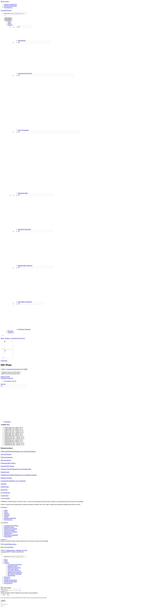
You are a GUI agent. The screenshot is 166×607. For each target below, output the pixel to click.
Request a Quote (5, 376)
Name (2, 589)
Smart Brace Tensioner (24, 329)
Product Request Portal (10, 6)
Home (9, 22)
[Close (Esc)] (6, 604)
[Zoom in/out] (1, 604)
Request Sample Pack (10, 518)
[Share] (5, 604)
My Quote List (8, 7)
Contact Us (11, 332)
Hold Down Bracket (6, 478)
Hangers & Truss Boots (24, 229)
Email (2, 591)
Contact (6, 516)
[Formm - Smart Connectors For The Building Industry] (6, 10)
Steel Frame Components (25, 302)
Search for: (7, 13)
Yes (4, 594)
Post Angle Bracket (6, 454)
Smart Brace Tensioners (10, 532)
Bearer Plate (4, 489)
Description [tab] (7, 421)
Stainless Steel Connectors (25, 265)
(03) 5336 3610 (9, 547)
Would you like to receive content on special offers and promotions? (19, 593)
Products (10, 25)
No (8, 594)
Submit (3, 600)
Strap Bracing (22, 40)
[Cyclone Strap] (8, 357)
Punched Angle (5, 472)
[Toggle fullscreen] (3, 604)
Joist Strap (3, 484)
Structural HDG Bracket (7, 466)
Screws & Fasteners (23, 130)
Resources (10, 331)
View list (3, 384)
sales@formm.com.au (10, 544)
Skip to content (5, 1)
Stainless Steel (8, 533)
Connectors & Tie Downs (25, 73)
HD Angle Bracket (6, 460)
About (9, 23)
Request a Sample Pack (10, 4)
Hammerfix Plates (23, 193)
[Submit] (5, 15)
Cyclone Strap (4, 495)
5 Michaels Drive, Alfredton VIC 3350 (16, 550)
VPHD (25, 369)
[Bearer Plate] (8, 348)
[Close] (1, 586)
